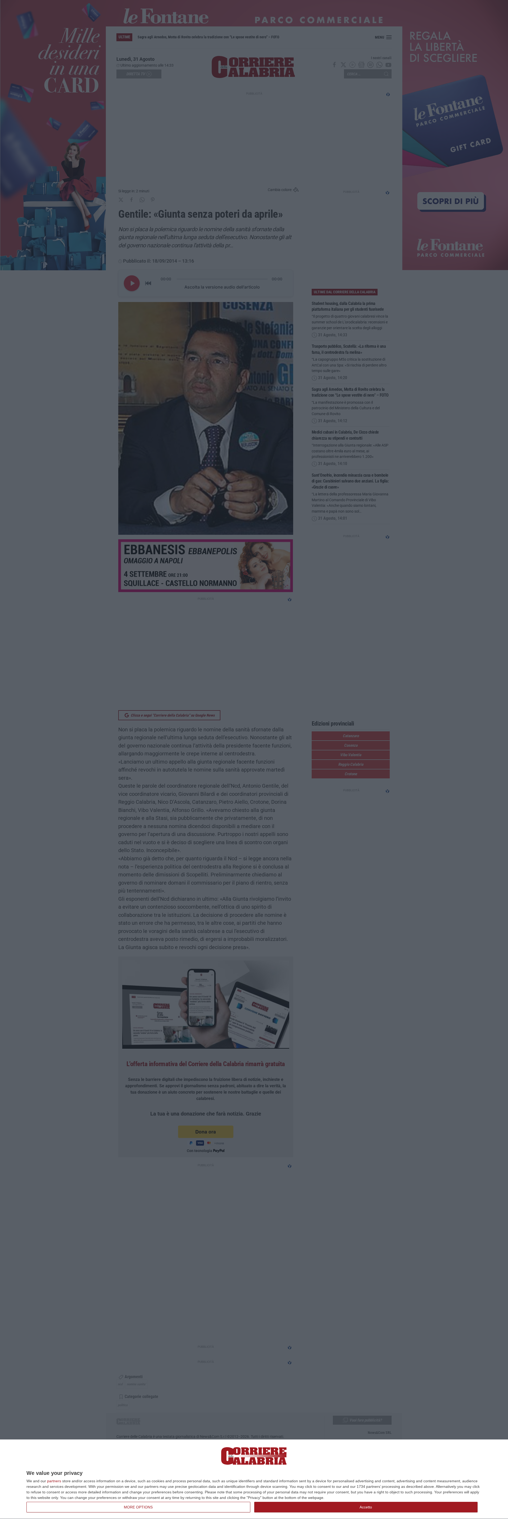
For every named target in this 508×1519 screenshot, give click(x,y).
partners (54, 1481)
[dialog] (254, 1479)
